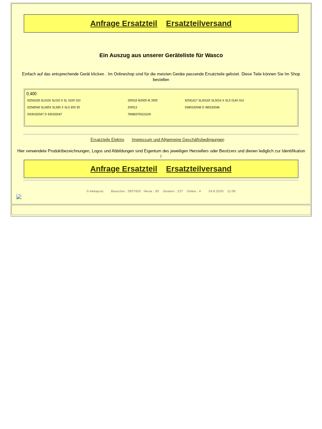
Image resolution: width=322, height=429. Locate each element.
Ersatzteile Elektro (107, 139)
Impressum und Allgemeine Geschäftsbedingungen (178, 139)
